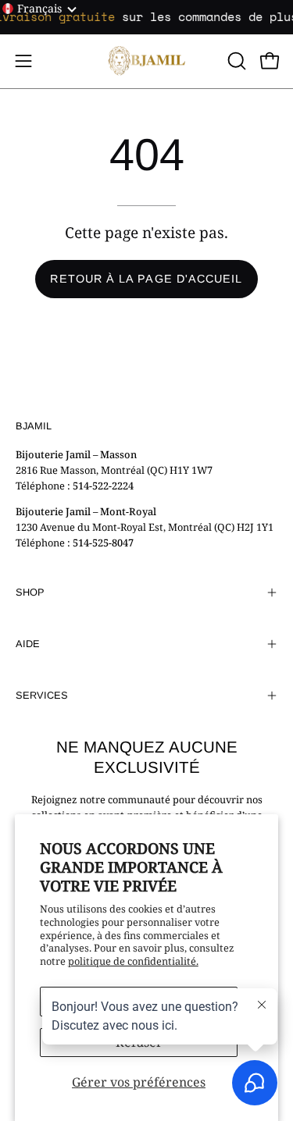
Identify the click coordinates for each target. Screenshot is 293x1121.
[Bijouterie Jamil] (147, 61)
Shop (30, 592)
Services (42, 695)
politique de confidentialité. (133, 961)
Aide (28, 643)
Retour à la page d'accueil (146, 278)
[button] (235, 61)
